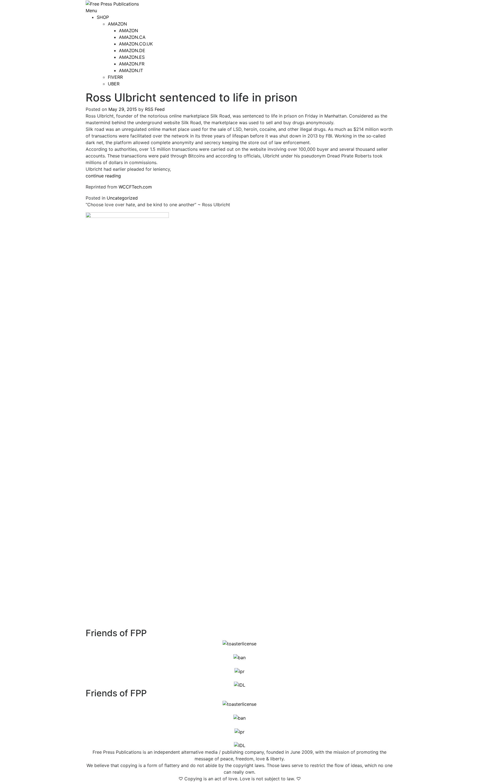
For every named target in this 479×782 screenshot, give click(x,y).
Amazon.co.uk (136, 44)
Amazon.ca (132, 37)
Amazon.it (131, 70)
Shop (103, 17)
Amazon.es (132, 57)
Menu (91, 10)
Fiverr (115, 77)
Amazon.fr (131, 64)
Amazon (117, 24)
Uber (113, 83)
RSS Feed (155, 109)
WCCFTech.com (135, 187)
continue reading (103, 176)
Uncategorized (122, 198)
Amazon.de (132, 50)
